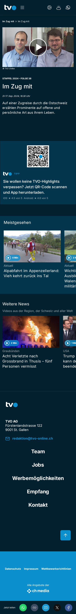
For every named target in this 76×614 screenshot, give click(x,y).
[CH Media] (38, 590)
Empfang (38, 491)
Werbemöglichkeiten (38, 478)
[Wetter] (59, 7)
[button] (34, 607)
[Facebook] (68, 607)
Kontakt (37, 505)
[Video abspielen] (38, 47)
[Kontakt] (68, 7)
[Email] (45, 607)
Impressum (31, 568)
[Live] (49, 7)
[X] (57, 607)
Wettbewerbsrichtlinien (56, 568)
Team (38, 451)
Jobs (38, 465)
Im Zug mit (8, 21)
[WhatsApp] (23, 607)
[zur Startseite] (10, 7)
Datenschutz (13, 568)
